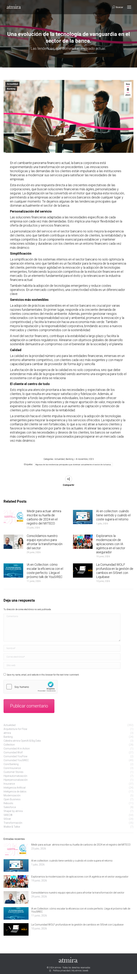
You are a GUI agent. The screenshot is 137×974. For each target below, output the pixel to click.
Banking (11, 89)
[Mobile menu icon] (129, 7)
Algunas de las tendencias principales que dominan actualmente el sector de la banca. (73, 465)
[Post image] (13, 517)
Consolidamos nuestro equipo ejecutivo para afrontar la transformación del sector (44, 542)
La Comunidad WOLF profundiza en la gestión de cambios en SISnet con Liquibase (114, 571)
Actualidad (12, 84)
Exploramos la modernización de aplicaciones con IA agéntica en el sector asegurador (110, 544)
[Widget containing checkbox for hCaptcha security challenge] (30, 686)
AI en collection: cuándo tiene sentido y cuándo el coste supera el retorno (113, 515)
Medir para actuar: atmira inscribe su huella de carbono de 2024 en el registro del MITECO (44, 517)
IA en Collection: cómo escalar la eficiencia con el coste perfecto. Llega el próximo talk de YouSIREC (45, 571)
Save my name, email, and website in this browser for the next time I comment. (43, 675)
